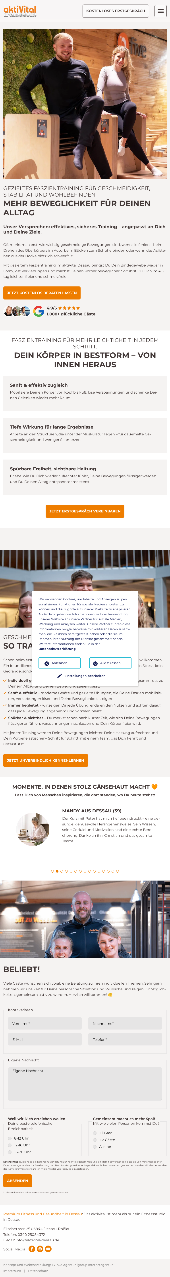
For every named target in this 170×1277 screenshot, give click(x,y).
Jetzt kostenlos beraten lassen (42, 293)
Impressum (12, 1271)
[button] (52, 871)
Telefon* (100, 1039)
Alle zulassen (110, 663)
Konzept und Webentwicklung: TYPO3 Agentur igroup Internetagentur (58, 1265)
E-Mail (17, 1039)
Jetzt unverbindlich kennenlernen (45, 760)
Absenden (17, 1181)
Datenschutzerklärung (50, 1161)
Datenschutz (38, 1271)
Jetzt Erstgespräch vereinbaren (85, 511)
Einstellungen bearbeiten (85, 676)
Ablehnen (60, 663)
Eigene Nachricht (27, 1071)
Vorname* (21, 1024)
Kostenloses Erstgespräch (115, 11)
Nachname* (103, 1024)
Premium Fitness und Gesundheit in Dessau (42, 1214)
